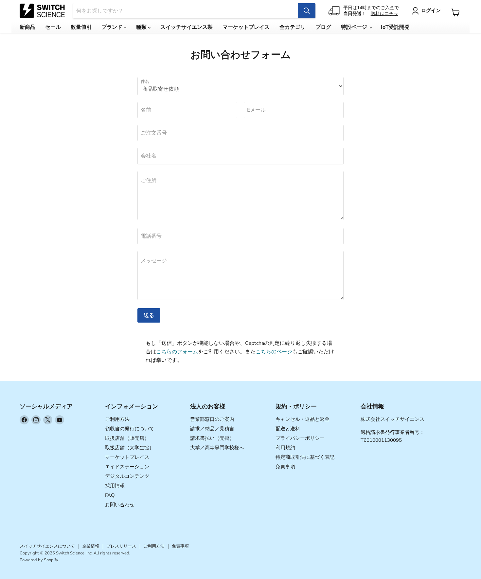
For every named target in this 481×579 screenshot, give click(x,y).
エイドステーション (127, 466)
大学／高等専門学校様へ (217, 447)
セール (53, 27)
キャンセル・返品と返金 (303, 419)
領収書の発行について (129, 428)
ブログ (323, 27)
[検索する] (306, 10)
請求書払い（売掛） (212, 438)
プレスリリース (121, 546)
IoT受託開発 (395, 27)
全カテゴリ (292, 27)
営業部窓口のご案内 (212, 419)
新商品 (27, 27)
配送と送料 (288, 428)
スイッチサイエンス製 (186, 27)
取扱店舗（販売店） (127, 438)
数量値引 (81, 27)
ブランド (112, 27)
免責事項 (285, 466)
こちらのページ (274, 351)
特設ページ (354, 27)
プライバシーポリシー (300, 438)
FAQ (110, 495)
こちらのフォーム (177, 351)
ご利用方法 (117, 419)
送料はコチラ (384, 13)
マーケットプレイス (246, 27)
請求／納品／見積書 (212, 428)
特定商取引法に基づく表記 (305, 457)
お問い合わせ (119, 504)
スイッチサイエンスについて (47, 546)
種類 (142, 27)
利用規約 (285, 447)
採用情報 (115, 485)
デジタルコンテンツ (127, 476)
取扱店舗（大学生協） (129, 447)
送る (149, 315)
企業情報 (90, 546)
